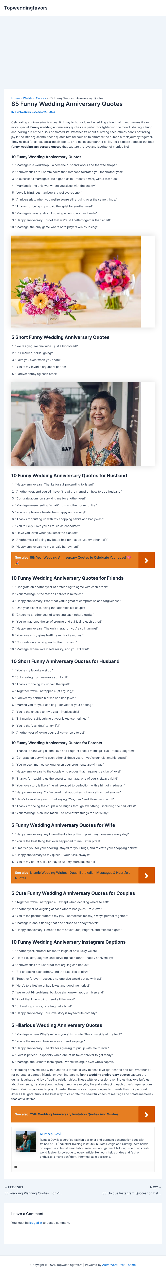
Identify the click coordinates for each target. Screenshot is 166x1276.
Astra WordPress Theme (119, 1265)
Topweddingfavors (26, 8)
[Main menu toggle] (157, 8)
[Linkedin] (15, 1166)
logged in (35, 1223)
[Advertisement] (83, 46)
